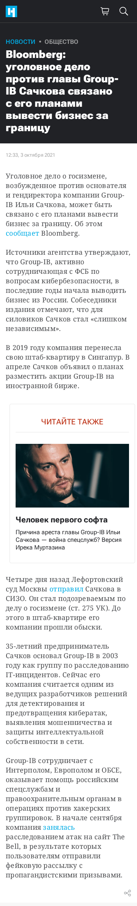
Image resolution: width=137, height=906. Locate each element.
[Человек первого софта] (72, 483)
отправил (66, 588)
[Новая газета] (13, 11)
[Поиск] (123, 11)
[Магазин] (104, 11)
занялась (59, 827)
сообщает (22, 233)
